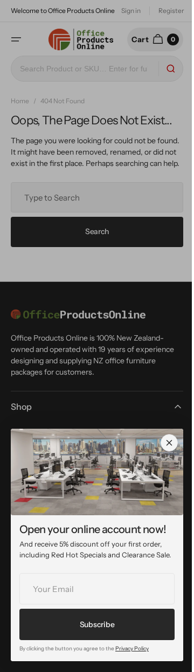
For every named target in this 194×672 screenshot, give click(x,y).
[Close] (169, 442)
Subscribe (97, 624)
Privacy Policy (132, 648)
